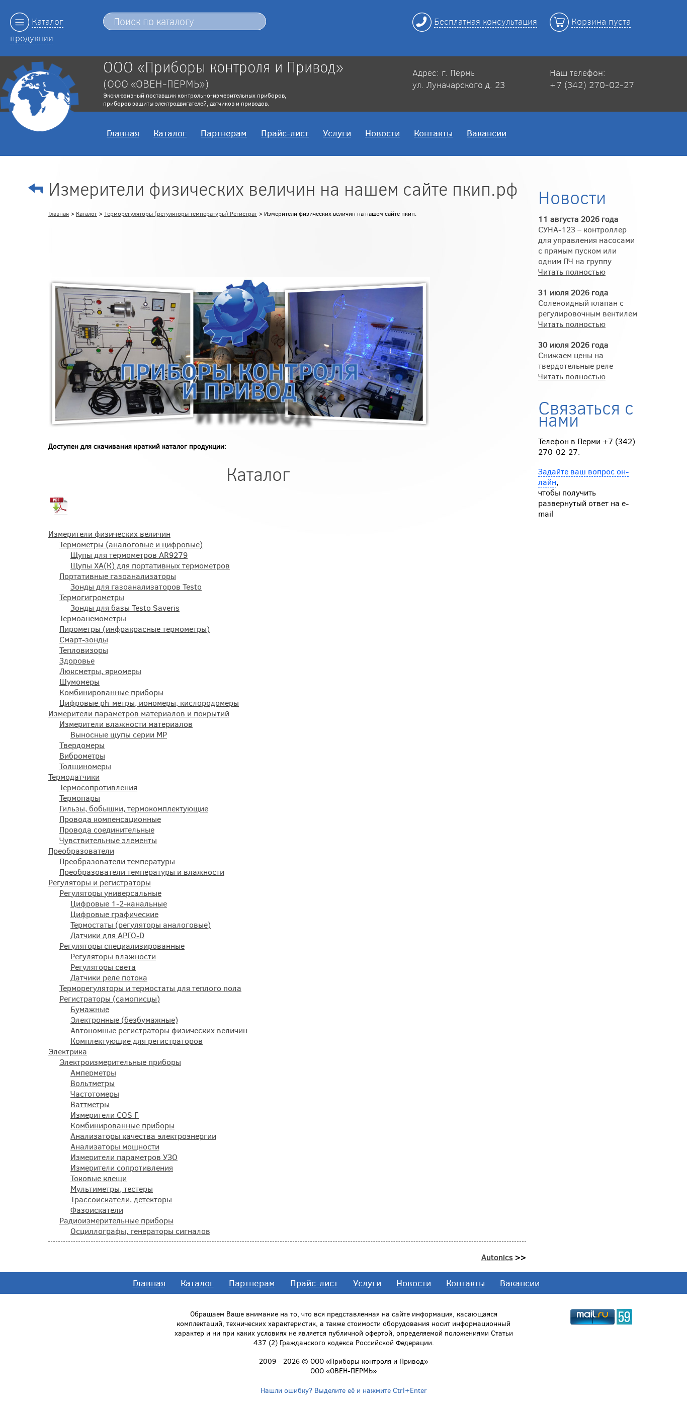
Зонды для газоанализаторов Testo (136, 586)
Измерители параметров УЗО (124, 1156)
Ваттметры (90, 1104)
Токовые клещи (98, 1178)
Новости (382, 133)
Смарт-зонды (83, 639)
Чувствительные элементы (108, 840)
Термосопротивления (98, 787)
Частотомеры (94, 1093)
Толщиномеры (85, 766)
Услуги (337, 133)
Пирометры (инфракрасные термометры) (134, 628)
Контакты (433, 133)
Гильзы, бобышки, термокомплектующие (133, 808)
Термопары (79, 797)
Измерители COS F (104, 1114)
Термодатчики (74, 776)
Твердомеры (82, 744)
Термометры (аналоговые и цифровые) (131, 544)
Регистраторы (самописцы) (109, 998)
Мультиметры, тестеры (111, 1188)
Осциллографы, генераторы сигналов (140, 1230)
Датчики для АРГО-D (107, 935)
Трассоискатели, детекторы (121, 1199)
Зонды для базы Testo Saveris (125, 607)
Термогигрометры (91, 597)
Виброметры (82, 755)
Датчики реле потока (108, 977)
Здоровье (77, 660)
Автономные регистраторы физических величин (158, 1030)
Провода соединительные (106, 829)
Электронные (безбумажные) (124, 1019)
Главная (123, 133)
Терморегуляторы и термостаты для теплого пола (150, 987)
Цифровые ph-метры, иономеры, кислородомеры (149, 702)
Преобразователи (81, 850)
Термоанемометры (92, 618)
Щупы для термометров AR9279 (129, 554)
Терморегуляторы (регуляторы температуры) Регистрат (180, 213)
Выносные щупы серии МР (118, 734)
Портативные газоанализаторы (117, 575)
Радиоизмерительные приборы (116, 1220)
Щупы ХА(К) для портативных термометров (150, 565)
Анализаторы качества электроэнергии (143, 1135)
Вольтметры (92, 1083)
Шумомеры (79, 681)
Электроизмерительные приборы (120, 1061)
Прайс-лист (285, 133)
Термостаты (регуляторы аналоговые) (140, 924)
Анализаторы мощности (114, 1146)
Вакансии (486, 133)
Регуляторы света (103, 966)
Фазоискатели (96, 1209)
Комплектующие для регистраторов (136, 1040)
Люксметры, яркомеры (100, 671)
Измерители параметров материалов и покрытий (138, 713)
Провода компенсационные (110, 818)
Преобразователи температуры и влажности (141, 871)
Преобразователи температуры (117, 861)
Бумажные (89, 1009)
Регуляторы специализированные (122, 945)
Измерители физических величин (109, 533)
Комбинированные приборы (111, 692)
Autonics (497, 1257)
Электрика (67, 1051)
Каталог (170, 133)
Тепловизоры (83, 649)
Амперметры (93, 1072)
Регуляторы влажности (113, 956)
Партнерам (224, 133)
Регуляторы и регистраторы (99, 882)
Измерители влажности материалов (126, 723)
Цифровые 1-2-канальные (118, 903)
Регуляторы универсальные (110, 892)
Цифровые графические (114, 913)
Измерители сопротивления (121, 1167)
